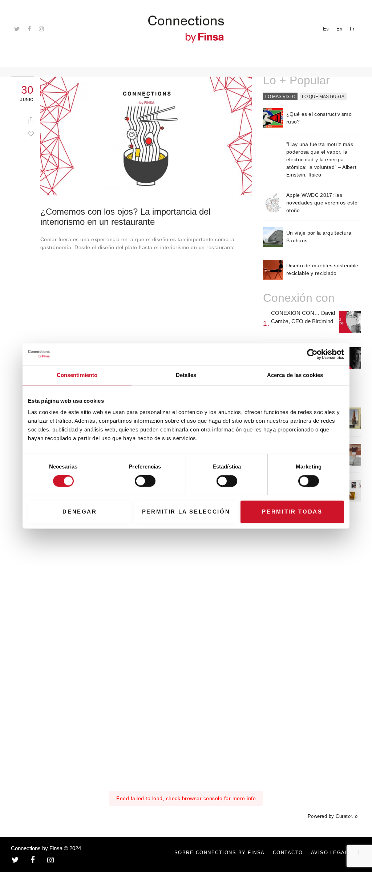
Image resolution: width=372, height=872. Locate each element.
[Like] (31, 133)
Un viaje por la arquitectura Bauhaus (318, 236)
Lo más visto (280, 96)
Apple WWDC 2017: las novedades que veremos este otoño (321, 202)
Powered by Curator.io (333, 816)
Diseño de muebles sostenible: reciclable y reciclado (323, 269)
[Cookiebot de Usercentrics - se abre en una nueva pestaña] (312, 354)
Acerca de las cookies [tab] (295, 375)
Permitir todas (292, 512)
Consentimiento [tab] (77, 375)
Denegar (79, 512)
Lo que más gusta (323, 96)
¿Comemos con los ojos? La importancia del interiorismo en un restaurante (125, 217)
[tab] (280, 97)
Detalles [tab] (186, 375)
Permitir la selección (186, 512)
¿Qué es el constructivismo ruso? (319, 118)
